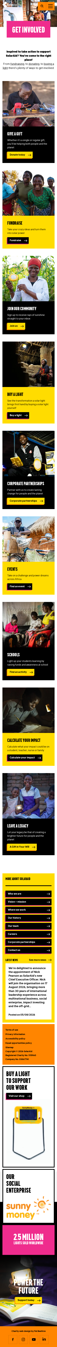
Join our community (21, 308)
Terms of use (11, 1030)
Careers (12, 934)
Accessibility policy (15, 1039)
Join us (14, 326)
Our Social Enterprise (18, 1183)
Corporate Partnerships (25, 483)
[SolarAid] (9, 7)
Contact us (14, 950)
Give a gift (14, 133)
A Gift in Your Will (19, 846)
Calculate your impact (24, 740)
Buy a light (15, 394)
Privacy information (15, 1034)
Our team (13, 926)
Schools (13, 654)
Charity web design (21, 1331)
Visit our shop (16, 1096)
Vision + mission (17, 901)
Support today (26, 1300)
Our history (14, 918)
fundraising (17, 64)
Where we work (17, 910)
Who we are (14, 893)
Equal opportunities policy (18, 1043)
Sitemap (9, 1047)
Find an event (17, 586)
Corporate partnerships (23, 501)
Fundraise (14, 223)
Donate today (17, 154)
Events (12, 569)
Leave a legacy (17, 825)
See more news (37, 960)
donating (34, 64)
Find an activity (18, 672)
